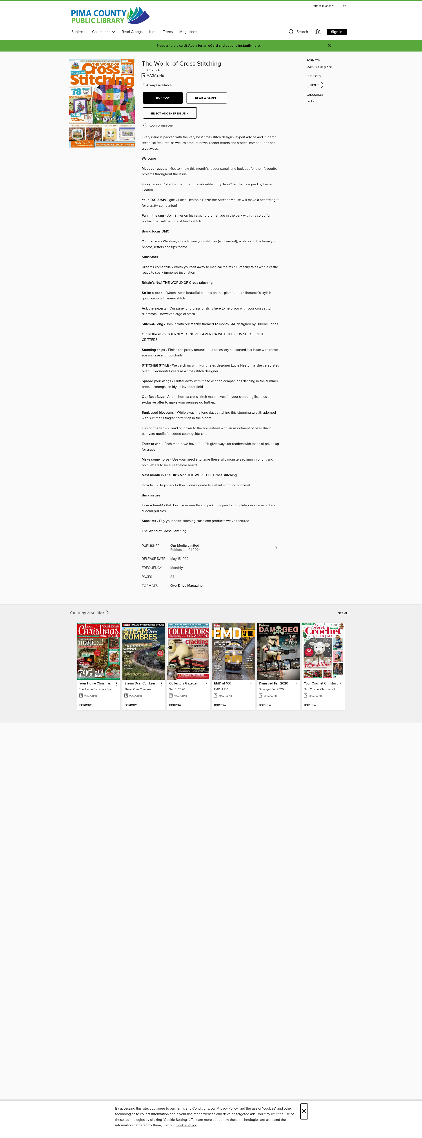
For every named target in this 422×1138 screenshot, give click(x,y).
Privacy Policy (227, 1108)
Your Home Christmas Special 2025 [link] (96, 684)
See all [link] (343, 613)
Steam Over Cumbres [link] (140, 684)
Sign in (336, 32)
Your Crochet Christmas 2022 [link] (321, 684)
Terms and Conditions (192, 1108)
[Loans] (317, 32)
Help (343, 6)
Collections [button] (102, 32)
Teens (168, 32)
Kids (152, 32)
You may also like (87, 613)
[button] (323, 6)
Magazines (188, 32)
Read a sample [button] (206, 98)
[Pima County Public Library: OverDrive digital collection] (110, 15)
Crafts (314, 85)
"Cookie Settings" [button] (176, 1120)
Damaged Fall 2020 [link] (273, 684)
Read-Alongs (132, 32)
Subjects (78, 32)
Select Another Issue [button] (168, 114)
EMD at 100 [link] (222, 684)
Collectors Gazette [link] (182, 684)
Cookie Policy (186, 1125)
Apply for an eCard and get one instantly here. (224, 45)
